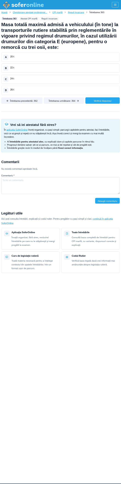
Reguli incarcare (76, 12)
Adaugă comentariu (107, 201)
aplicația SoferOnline (17, 129)
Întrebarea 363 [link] (96, 12)
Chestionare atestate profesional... (30, 12)
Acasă (4, 12)
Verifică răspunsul (102, 101)
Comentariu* (7, 175)
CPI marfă (57, 12)
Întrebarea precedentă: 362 (23, 101)
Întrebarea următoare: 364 (62, 101)
